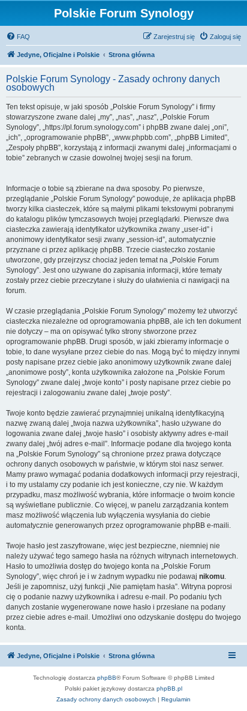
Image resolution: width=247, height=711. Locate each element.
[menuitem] (18, 36)
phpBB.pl (169, 688)
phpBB (106, 677)
